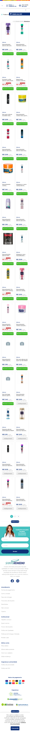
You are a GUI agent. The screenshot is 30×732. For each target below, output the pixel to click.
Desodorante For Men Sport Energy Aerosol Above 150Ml (7, 290)
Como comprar (5, 593)
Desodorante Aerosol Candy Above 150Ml (20, 290)
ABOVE (4, 42)
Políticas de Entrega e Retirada (10, 634)
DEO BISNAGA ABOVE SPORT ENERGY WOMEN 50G (6, 395)
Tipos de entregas (6, 597)
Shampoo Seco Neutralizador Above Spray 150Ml (22, 255)
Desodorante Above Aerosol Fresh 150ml (6, 45)
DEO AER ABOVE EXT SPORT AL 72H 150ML (22, 360)
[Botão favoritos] (12, 24)
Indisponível (22, 403)
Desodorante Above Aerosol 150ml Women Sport (20, 220)
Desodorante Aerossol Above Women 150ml (21, 430)
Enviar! (15, 551)
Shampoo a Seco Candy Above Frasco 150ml (21, 185)
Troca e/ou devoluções (7, 601)
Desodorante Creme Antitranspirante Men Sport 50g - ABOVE (7, 185)
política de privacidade (18, 723)
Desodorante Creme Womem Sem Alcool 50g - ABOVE (21, 325)
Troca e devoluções (6, 627)
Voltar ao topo (15, 521)
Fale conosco (5, 608)
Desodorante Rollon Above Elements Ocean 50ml (7, 360)
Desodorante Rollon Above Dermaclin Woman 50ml (7, 220)
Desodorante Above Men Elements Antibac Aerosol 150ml (7, 255)
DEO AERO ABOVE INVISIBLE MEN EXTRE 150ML (7, 115)
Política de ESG (5, 668)
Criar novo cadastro (6, 653)
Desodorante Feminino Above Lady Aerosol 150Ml (22, 45)
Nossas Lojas (5, 637)
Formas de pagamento (8, 590)
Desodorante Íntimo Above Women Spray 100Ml (6, 325)
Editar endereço (6, 656)
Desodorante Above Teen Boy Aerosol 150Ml (21, 150)
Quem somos (5, 623)
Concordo (15, 728)
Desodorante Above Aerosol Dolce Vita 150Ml (7, 150)
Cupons (3, 611)
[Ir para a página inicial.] (2, 5)
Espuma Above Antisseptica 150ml (8, 430)
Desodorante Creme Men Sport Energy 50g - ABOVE (21, 115)
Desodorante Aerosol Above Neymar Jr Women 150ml (21, 465)
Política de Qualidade (7, 630)
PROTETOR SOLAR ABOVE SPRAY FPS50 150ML (8, 80)
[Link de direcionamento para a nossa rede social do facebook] (12, 580)
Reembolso (4, 604)
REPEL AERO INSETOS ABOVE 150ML (20, 80)
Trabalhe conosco (6, 619)
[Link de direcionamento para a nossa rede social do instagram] (17, 581)
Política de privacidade (7, 665)
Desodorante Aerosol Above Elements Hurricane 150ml (21, 500)
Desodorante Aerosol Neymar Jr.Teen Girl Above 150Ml (7, 500)
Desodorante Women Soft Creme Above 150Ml (20, 395)
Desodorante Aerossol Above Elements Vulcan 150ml (7, 465)
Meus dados (4, 646)
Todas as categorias (9, 14)
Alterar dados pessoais (7, 649)
